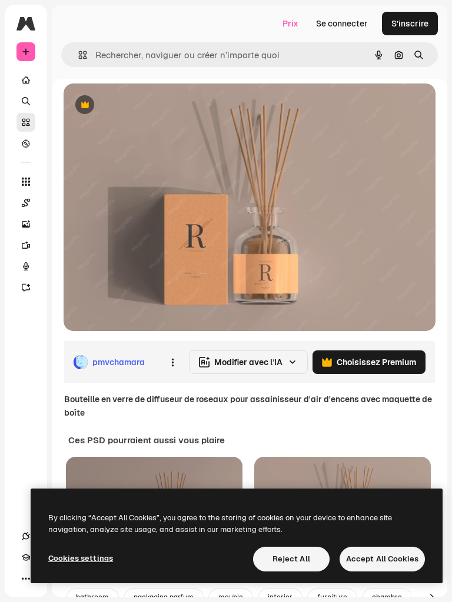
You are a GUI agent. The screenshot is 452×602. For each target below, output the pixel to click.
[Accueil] (25, 80)
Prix (290, 23)
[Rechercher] (25, 101)
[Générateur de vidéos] (25, 245)
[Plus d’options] (172, 362)
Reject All (291, 559)
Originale (141, 105)
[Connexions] (25, 536)
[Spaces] (25, 202)
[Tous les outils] (25, 181)
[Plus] (25, 578)
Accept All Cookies (382, 559)
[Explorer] (25, 143)
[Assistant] (25, 287)
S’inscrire (409, 23)
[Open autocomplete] (78, 55)
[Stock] (25, 122)
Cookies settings (80, 558)
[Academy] (25, 557)
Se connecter (342, 23)
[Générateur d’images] (25, 224)
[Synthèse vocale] (25, 266)
